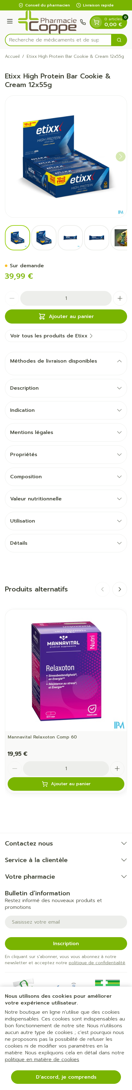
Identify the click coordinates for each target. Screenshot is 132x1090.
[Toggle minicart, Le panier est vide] (96, 22)
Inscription (66, 943)
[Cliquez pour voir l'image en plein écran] (66, 156)
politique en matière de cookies (42, 1059)
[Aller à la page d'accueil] (47, 22)
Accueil (12, 57)
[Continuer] (121, 156)
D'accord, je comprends (66, 1077)
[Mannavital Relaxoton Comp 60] (66, 670)
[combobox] (58, 40)
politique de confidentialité (97, 963)
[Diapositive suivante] (119, 589)
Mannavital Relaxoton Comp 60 (42, 737)
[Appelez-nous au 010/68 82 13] (83, 22)
